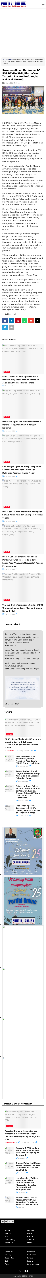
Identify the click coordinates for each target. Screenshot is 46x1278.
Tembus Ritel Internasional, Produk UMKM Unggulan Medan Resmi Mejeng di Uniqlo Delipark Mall (22, 608)
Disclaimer (31, 1255)
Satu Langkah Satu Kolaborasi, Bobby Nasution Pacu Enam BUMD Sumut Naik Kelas (28, 759)
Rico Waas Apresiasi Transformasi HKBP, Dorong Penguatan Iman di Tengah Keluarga (21, 424)
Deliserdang (10, 1239)
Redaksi (30, 1261)
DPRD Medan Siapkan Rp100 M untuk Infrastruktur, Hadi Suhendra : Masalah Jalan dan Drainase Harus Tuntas (20, 379)
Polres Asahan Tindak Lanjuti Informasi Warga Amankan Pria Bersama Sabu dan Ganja (28, 774)
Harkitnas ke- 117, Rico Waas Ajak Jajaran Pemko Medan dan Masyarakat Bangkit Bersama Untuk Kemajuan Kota (27, 1184)
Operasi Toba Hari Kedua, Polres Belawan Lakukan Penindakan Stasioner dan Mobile (28, 1166)
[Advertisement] (23, 32)
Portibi (5, 59)
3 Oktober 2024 (24, 1142)
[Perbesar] (40, 1021)
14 (33, 1142)
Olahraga (8, 1255)
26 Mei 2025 (21, 1158)
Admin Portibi (10, 750)
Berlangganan (33, 1264)
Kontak (30, 1258)
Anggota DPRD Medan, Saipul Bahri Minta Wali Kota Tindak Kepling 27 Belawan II (27, 1151)
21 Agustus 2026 (9, 431)
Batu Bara (9, 1243)
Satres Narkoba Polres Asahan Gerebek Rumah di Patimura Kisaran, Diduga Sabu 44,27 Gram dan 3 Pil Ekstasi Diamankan (28, 792)
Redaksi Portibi (10, 1142)
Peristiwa (9, 1252)
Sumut (9, 1126)
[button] (43, 4)
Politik (29, 1233)
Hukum (30, 1236)
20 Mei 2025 (21, 1192)
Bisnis (29, 1243)
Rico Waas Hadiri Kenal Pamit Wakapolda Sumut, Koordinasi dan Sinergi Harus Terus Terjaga (22, 515)
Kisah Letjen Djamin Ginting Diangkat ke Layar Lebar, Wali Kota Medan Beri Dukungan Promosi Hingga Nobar (21, 470)
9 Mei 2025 (21, 1207)
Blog (11, 59)
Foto (7, 1264)
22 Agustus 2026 (9, 386)
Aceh (7, 1236)
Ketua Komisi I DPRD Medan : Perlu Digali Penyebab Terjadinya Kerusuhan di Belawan (27, 1201)
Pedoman (31, 1252)
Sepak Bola (9, 1258)
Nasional (30, 1230)
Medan (6, 371)
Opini (7, 1261)
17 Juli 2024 (21, 1173)
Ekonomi (30, 1239)
